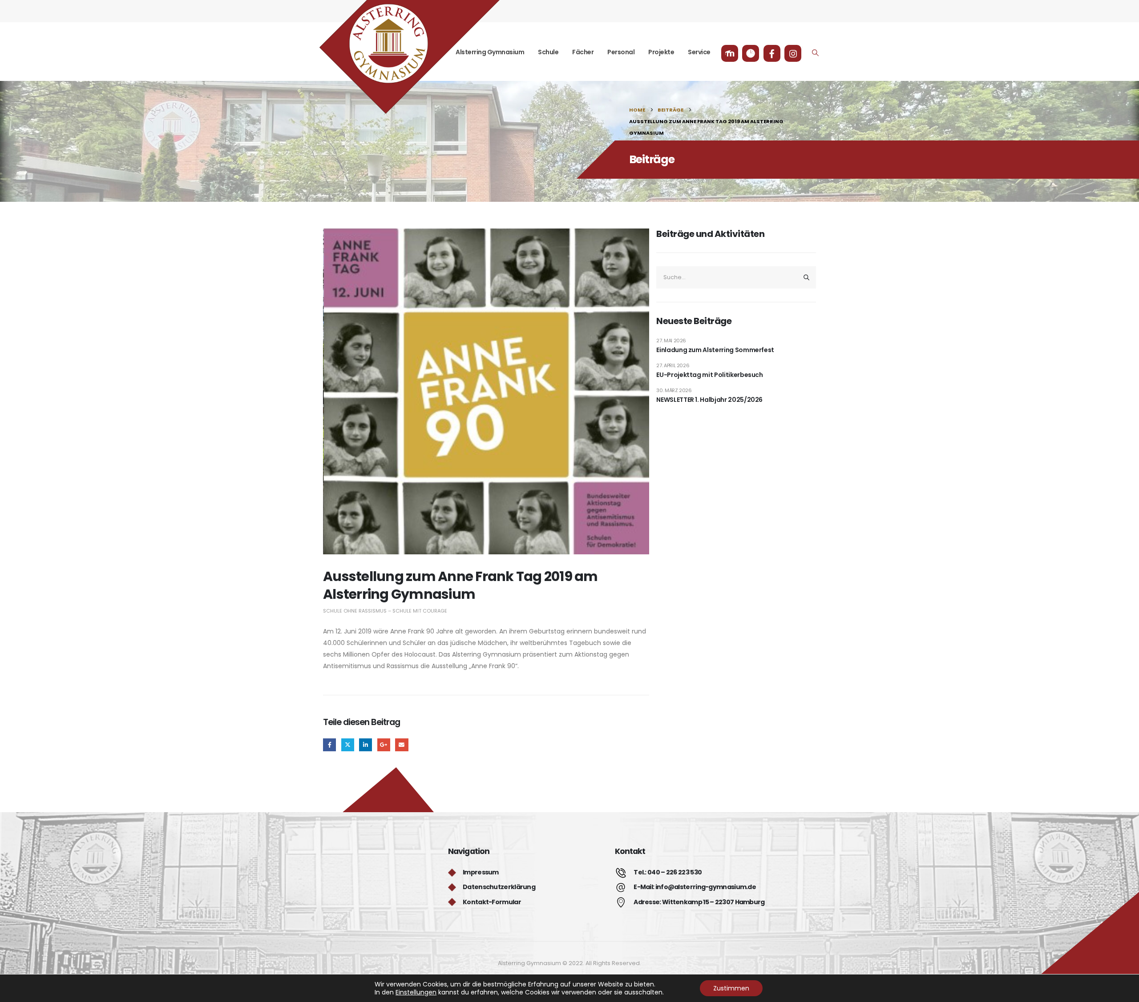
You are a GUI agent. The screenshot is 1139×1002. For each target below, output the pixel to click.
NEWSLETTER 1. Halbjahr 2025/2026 (709, 399)
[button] (816, 53)
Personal (620, 52)
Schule (548, 52)
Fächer (583, 52)
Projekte (661, 52)
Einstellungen (416, 992)
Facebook (329, 744)
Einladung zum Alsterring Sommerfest (715, 349)
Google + (383, 744)
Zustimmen (731, 988)
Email (401, 744)
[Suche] (806, 277)
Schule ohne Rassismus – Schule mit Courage (385, 610)
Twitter (347, 744)
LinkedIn (365, 744)
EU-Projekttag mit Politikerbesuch (709, 374)
